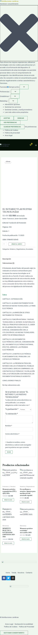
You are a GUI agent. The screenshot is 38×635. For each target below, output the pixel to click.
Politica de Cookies (11, 130)
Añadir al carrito (16, 244)
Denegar (20, 118)
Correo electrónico (12, 434)
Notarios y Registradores (17, 249)
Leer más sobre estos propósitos (16, 112)
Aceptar (7, 118)
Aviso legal (8, 135)
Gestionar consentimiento (14, 633)
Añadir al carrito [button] (8, 500)
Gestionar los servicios (13, 107)
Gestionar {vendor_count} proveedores (18, 110)
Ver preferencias (10, 122)
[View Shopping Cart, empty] (30, 145)
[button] (19, 33)
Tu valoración (11, 413)
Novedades (29, 249)
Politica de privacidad (12, 133)
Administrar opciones (12, 104)
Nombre (8, 426)
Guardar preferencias (12, 127)
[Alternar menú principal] (36, 145)
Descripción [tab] (6, 259)
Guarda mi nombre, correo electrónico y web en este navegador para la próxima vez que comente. (18, 445)
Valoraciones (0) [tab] (8, 263)
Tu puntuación (11, 409)
